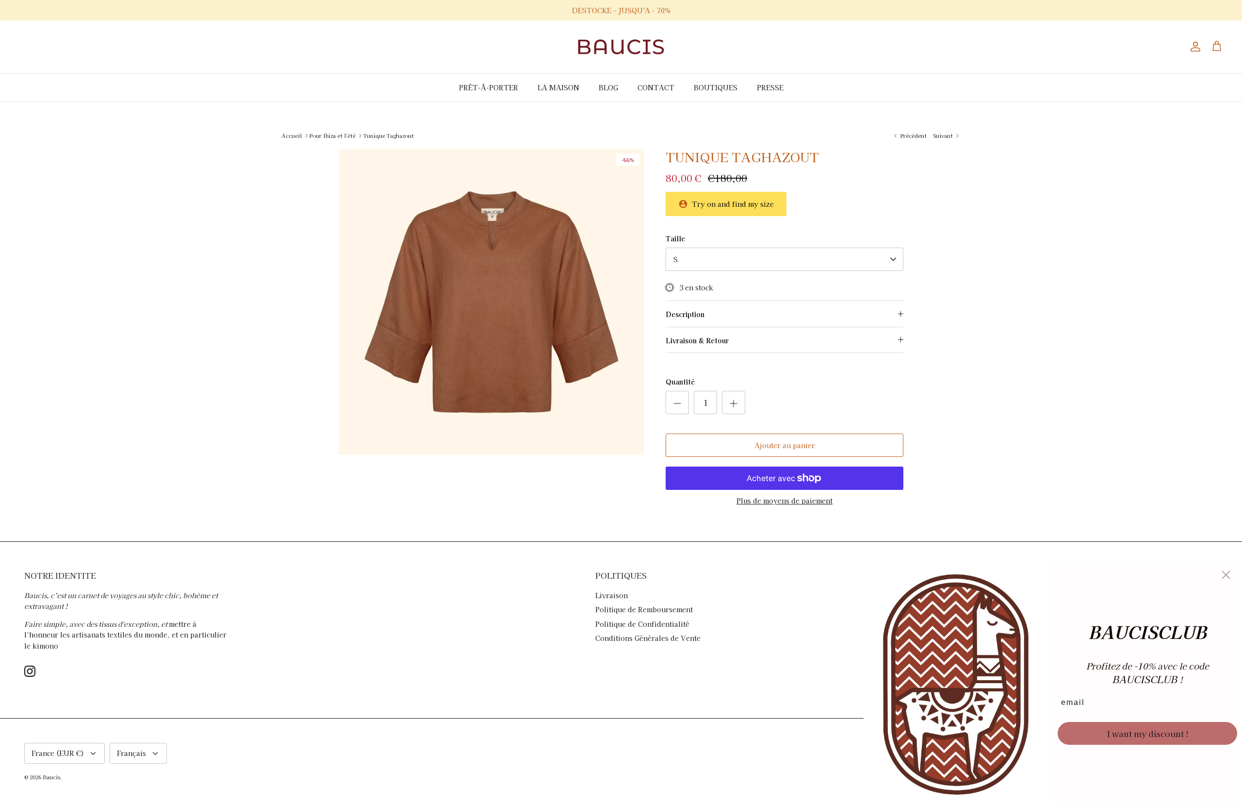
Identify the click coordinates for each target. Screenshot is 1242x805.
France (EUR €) (58, 753)
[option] (491, 302)
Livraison (611, 595)
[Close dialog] (1226, 575)
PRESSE (770, 87)
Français (131, 753)
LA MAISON (558, 87)
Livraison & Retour (697, 340)
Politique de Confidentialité (642, 624)
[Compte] (1193, 46)
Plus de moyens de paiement (784, 501)
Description (685, 314)
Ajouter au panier (784, 445)
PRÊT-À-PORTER (488, 87)
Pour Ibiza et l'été (333, 135)
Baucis (51, 777)
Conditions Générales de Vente (648, 638)
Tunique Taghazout (388, 135)
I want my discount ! (1148, 733)
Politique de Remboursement (644, 609)
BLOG (608, 87)
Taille (675, 238)
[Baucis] (621, 47)
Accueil (291, 135)
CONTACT (655, 87)
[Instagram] (29, 671)
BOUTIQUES (715, 87)
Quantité (680, 381)
